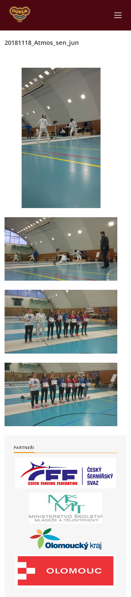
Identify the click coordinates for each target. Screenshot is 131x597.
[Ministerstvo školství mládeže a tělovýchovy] (65, 508)
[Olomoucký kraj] (65, 539)
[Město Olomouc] (65, 571)
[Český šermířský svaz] (65, 473)
